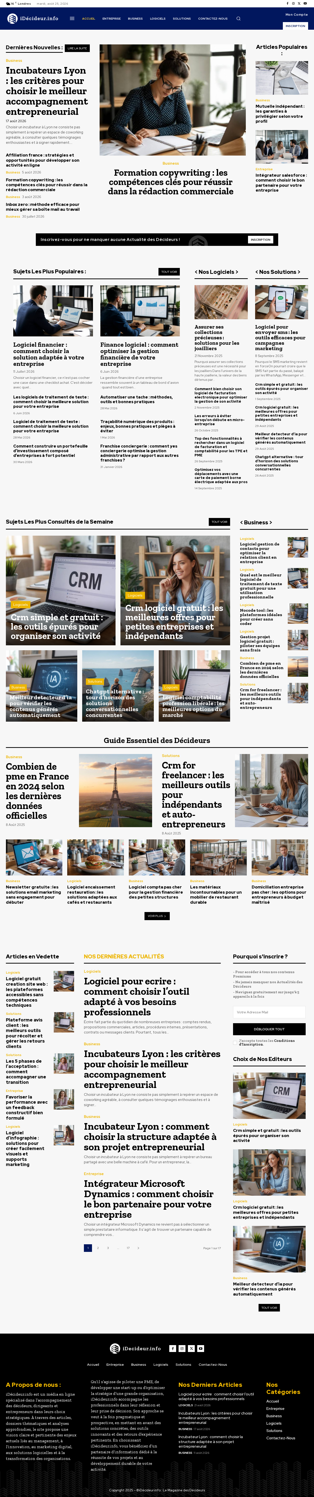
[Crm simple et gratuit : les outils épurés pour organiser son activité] (61, 590)
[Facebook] (287, 4)
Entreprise (264, 169)
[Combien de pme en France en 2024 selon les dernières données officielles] (298, 666)
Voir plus (155, 916)
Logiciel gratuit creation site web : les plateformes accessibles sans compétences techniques (27, 992)
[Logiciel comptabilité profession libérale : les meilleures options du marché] (194, 686)
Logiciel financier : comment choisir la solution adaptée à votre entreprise (48, 354)
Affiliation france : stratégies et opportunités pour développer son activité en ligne (42, 160)
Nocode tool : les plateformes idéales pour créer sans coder (261, 617)
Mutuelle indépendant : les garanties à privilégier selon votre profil (280, 114)
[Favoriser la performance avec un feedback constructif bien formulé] (64, 1099)
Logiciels (20, 604)
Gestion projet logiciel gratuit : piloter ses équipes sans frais (260, 643)
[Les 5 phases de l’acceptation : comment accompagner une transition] (64, 1063)
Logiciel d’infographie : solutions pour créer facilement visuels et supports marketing (25, 1148)
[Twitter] (299, 4)
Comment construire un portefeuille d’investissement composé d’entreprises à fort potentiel (50, 451)
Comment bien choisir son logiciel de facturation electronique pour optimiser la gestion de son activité (221, 395)
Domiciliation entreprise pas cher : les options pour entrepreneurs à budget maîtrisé (279, 894)
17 (128, 1248)
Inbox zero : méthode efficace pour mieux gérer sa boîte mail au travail (43, 207)
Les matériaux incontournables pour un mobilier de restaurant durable (216, 894)
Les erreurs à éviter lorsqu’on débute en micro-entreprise (220, 420)
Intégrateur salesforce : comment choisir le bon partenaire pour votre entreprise (281, 182)
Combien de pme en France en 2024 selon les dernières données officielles (262, 670)
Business (14, 61)
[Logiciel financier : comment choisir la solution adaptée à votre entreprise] (53, 310)
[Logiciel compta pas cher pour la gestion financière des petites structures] (157, 857)
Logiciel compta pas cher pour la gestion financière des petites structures (156, 892)
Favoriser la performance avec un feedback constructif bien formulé (27, 1107)
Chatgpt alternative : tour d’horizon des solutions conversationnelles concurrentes (279, 463)
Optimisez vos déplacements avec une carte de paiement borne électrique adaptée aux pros (221, 475)
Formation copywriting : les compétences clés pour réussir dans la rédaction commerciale (46, 185)
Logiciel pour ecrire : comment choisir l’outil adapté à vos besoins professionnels (136, 996)
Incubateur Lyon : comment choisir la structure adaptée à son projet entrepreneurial (150, 1136)
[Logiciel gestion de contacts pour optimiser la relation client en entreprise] (298, 547)
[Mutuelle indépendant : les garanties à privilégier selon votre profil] (282, 78)
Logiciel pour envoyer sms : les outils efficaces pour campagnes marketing (280, 337)
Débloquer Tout (269, 1029)
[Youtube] (305, 4)
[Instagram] (293, 4)
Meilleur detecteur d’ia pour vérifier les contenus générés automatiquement (281, 438)
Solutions (95, 681)
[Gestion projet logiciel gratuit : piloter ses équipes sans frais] (298, 640)
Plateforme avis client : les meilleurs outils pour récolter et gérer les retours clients (25, 1033)
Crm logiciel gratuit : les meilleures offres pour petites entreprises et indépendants (277, 413)
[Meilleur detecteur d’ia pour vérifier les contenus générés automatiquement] (41, 686)
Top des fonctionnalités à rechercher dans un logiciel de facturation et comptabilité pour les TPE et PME (221, 446)
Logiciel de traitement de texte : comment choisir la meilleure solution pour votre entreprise (51, 426)
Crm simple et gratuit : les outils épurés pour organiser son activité (281, 388)
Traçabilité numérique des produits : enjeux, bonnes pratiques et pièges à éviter (137, 426)
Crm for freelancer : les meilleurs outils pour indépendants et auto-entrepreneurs (260, 698)
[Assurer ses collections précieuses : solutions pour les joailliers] (221, 302)
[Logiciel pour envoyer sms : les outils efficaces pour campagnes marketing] (281, 302)
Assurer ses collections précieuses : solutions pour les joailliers (217, 337)
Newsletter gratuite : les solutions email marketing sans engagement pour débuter (33, 894)
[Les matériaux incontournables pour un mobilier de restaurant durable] (218, 857)
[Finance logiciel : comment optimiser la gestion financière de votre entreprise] (140, 310)
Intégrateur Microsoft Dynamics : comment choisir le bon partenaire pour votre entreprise (149, 1198)
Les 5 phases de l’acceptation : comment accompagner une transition (26, 1071)
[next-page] (138, 1248)
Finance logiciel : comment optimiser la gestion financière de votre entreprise (139, 354)
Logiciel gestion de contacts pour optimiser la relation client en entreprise (259, 552)
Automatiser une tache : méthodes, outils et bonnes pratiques (136, 399)
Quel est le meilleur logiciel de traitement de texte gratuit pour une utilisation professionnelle (261, 586)
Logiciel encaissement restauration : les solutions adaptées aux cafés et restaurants (92, 894)
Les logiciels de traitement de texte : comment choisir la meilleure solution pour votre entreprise (51, 402)
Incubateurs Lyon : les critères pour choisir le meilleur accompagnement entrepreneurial (47, 91)
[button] (238, 18)
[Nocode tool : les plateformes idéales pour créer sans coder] (298, 613)
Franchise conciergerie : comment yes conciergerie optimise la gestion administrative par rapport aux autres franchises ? (139, 453)
